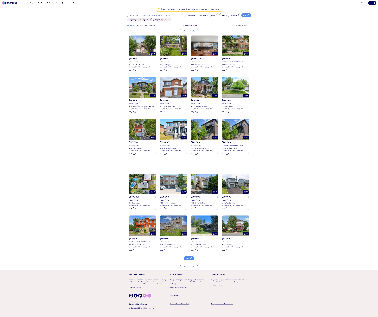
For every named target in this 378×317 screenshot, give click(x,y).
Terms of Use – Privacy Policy (180, 304)
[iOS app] (145, 296)
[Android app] (149, 296)
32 (247, 233)
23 (216, 137)
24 (154, 53)
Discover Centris (137, 275)
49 (154, 137)
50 (247, 192)
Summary (151, 25)
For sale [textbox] (203, 15)
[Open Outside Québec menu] (69, 3)
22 (216, 233)
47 (154, 192)
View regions (174, 296)
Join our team (176, 275)
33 (185, 192)
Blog (74, 3)
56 (216, 95)
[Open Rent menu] (43, 3)
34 (185, 95)
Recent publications (241, 26)
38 (216, 53)
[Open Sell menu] (51, 3)
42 (247, 53)
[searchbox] (155, 15)
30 (185, 53)
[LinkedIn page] (140, 296)
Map (141, 25)
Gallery (132, 25)
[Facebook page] (136, 296)
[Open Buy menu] (34, 3)
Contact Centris (218, 275)
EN (362, 3)
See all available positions (178, 288)
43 (247, 95)
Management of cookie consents (222, 304)
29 (154, 95)
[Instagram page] (131, 296)
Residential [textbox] (191, 15)
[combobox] (156, 15)
